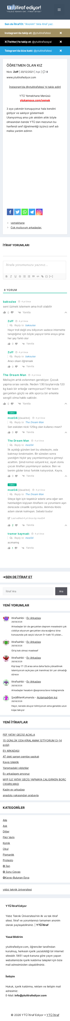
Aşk (38, 71)
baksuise (30, 325)
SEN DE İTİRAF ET (18, 577)
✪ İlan (6, 866)
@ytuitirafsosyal (28, 41)
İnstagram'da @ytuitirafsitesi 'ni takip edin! (35, 86)
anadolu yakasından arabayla (21, 795)
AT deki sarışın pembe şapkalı (21, 756)
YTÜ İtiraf (52, 1015)
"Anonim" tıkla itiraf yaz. (29, 24)
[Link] (42, 276)
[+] (51, 276)
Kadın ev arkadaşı (14, 789)
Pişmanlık (8, 854)
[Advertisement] (35, 172)
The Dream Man (34, 422)
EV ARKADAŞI (11, 750)
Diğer (6, 831)
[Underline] (15, 276)
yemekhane (18, 222)
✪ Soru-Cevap (12, 871)
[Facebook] (10, 212)
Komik (6, 843)
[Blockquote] (33, 276)
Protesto (8, 860)
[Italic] (11, 276)
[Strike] (20, 276)
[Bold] (6, 276)
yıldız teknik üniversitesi (17, 889)
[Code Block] (37, 276)
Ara (61, 591)
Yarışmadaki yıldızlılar (16, 767)
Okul (5, 848)
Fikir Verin (9, 837)
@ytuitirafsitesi (28, 32)
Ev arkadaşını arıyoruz (16, 773)
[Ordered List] (24, 276)
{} (46, 276)
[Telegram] (32, 212)
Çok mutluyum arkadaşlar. (26, 227)
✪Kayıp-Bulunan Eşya (16, 877)
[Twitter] (17, 212)
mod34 (29, 444)
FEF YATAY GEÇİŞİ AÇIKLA (19, 734)
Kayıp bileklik (11, 762)
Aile (5, 820)
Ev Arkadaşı (34, 617)
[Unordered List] (29, 276)
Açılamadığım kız (47, 697)
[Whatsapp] (24, 212)
